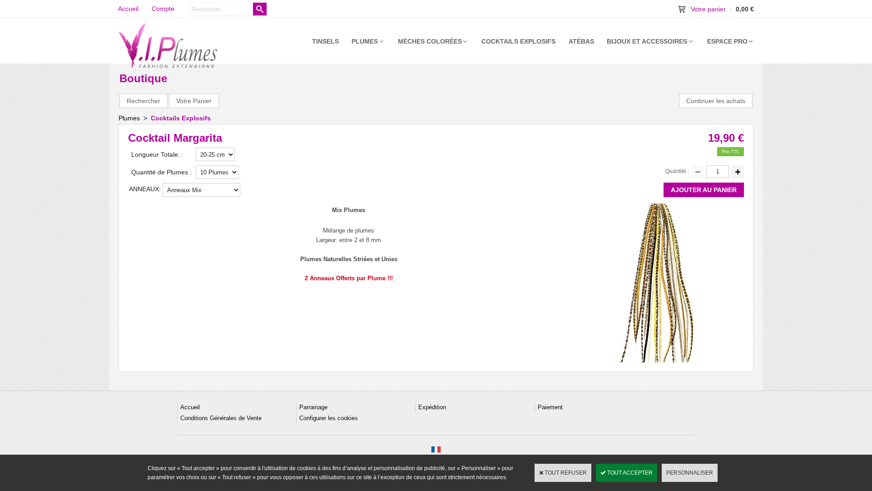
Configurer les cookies (328, 418)
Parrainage (313, 407)
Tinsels (325, 41)
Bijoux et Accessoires (647, 41)
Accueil (190, 407)
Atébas (581, 41)
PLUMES (365, 41)
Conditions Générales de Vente (221, 418)
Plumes (129, 118)
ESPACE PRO (727, 41)
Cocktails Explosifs (518, 41)
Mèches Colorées (430, 41)
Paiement (550, 407)
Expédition (432, 407)
